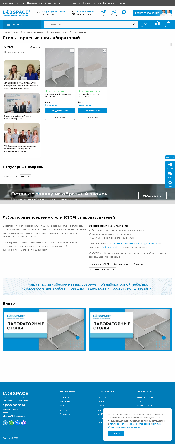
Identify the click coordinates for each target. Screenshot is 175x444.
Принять (116, 433)
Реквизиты (65, 414)
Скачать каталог (152, 369)
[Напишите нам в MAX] (23, 422)
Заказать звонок (84, 14)
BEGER (101, 418)
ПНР (67, 3)
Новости (97, 3)
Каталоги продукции (146, 397)
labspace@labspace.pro (54, 11)
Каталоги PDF (109, 3)
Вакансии (122, 3)
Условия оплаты (144, 405)
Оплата (47, 3)
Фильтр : (9, 47)
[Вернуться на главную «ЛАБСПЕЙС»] (30, 394)
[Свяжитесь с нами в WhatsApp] (11, 422)
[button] (22, 24)
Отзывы (86, 3)
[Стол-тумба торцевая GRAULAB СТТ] (92, 67)
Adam (101, 401)
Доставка (58, 3)
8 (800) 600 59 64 (85, 11)
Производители (34, 3)
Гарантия (76, 3)
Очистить (35, 47)
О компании (8, 3)
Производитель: (11, 176)
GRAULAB (25, 176)
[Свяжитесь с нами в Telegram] (5, 422)
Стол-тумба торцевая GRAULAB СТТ (88, 95)
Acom (101, 405)
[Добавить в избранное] (72, 51)
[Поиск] (134, 24)
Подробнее (59, 117)
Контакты (20, 3)
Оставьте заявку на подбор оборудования (134, 243)
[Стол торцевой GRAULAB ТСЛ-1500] (60, 67)
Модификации (60, 111)
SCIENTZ (102, 397)
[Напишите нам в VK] (17, 422)
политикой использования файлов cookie (130, 424)
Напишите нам (48, 14)
